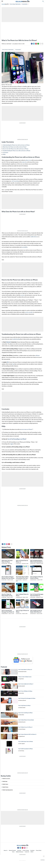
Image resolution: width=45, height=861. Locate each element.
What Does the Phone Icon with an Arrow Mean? (14, 147)
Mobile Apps (4, 781)
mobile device (34, 236)
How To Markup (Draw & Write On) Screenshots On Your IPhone (36, 562)
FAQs (4, 154)
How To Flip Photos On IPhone (24, 705)
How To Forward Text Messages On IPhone (26, 698)
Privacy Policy (38, 850)
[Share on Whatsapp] (38, 44)
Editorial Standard (12, 850)
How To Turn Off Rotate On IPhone (25, 691)
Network (8, 342)
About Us (5, 850)
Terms (13, 851)
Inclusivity (19, 850)
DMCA (32, 851)
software (37, 355)
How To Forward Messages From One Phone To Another (36, 596)
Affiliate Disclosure (19, 851)
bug (13, 364)
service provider (29, 312)
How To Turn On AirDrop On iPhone (25, 712)
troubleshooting (16, 339)
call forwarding (15, 181)
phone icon (28, 160)
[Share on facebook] (32, 44)
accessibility (24, 247)
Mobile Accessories (6, 778)
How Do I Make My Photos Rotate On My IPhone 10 (7, 596)
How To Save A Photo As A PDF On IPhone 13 (27, 734)
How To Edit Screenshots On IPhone (25, 748)
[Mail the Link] (42, 44)
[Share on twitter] (34, 44)
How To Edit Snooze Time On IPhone (25, 741)
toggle (11, 443)
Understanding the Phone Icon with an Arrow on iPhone (16, 145)
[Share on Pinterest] (36, 44)
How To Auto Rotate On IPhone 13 (25, 669)
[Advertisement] (20, 857)
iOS (8, 362)
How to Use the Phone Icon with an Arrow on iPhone (15, 148)
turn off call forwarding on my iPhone (17, 439)
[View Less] (11, 544)
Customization (18, 49)
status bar (24, 162)
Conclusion (5, 152)
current (22, 295)
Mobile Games (5, 784)
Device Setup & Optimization (7, 49)
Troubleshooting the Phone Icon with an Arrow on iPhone (16, 150)
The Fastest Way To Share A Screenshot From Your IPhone (22, 578)
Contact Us (27, 851)
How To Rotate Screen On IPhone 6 (25, 727)
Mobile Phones (5, 787)
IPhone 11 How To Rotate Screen (24, 676)
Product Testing (26, 850)
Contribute (32, 850)
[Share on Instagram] (7, 544)
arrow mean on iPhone (26, 429)
